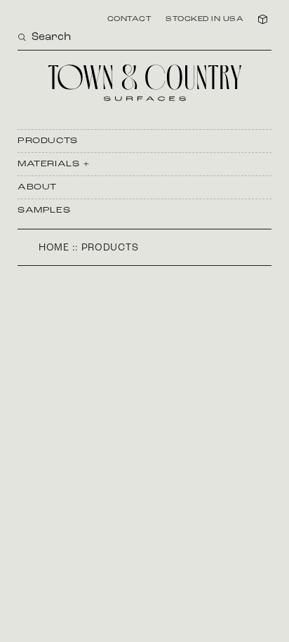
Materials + (54, 164)
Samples (44, 210)
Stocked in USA (204, 19)
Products (48, 141)
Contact (129, 19)
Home (54, 248)
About (37, 187)
